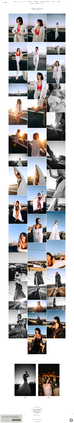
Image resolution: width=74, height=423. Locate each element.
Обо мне (37, 3)
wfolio (38, 421)
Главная (15, 1)
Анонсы (42, 3)
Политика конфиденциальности (37, 419)
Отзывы (58, 1)
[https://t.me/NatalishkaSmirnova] (6, 2)
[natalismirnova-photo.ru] (37, 9)
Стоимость (53, 1)
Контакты (32, 3)
